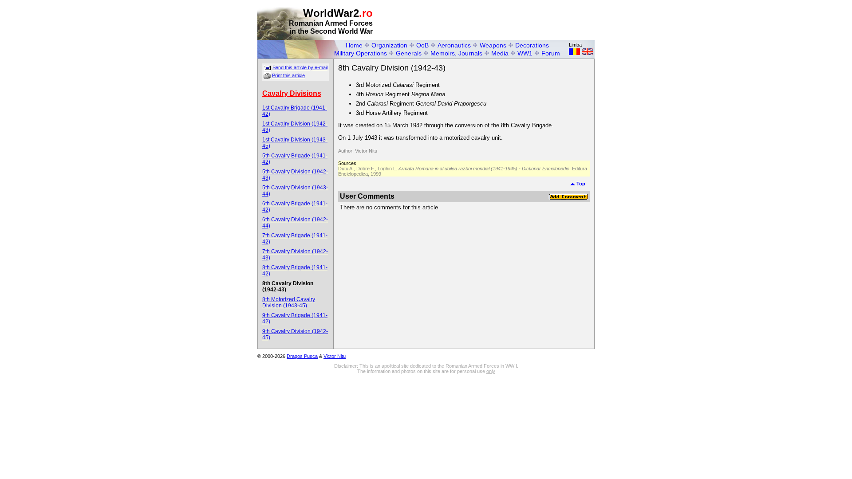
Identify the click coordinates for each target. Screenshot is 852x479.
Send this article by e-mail (299, 67)
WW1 (524, 53)
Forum (550, 53)
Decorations (532, 45)
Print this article (288, 75)
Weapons (493, 45)
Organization (389, 45)
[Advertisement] (491, 20)
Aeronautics (454, 45)
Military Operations (360, 53)
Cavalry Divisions (291, 93)
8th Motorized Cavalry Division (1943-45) (288, 302)
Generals (409, 53)
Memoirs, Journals (456, 53)
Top (580, 183)
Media (500, 53)
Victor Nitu (334, 356)
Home (354, 45)
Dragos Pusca (302, 356)
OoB (422, 45)
